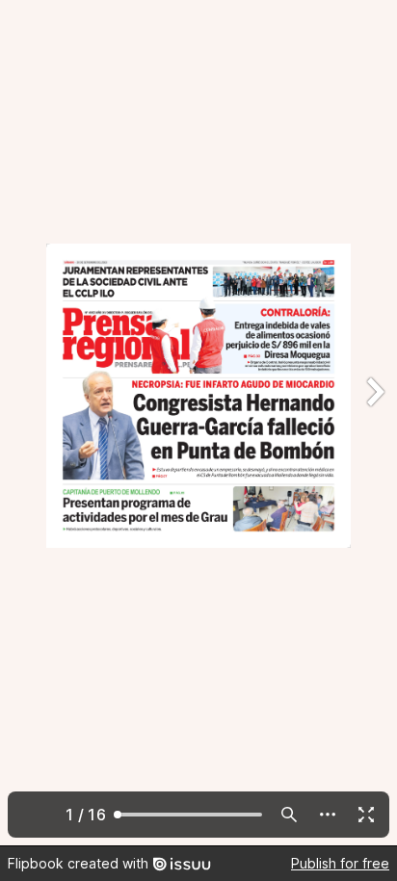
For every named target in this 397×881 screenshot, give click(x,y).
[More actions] (327, 814)
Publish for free (340, 863)
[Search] (289, 814)
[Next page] (374, 422)
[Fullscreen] (366, 814)
